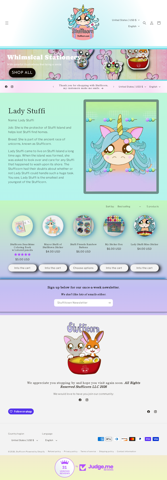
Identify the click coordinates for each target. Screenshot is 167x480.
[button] (6, 23)
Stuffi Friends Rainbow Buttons (83, 246)
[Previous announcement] (53, 87)
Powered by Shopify (35, 451)
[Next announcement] (113, 87)
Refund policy (54, 451)
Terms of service (88, 451)
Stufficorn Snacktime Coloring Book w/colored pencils (22, 247)
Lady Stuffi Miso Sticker (144, 244)
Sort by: (110, 206)
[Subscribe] (109, 303)
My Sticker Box (114, 244)
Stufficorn (20, 451)
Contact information (126, 451)
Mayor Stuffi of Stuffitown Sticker (53, 246)
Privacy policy (70, 451)
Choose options (83, 268)
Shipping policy (106, 451)
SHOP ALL (22, 73)
